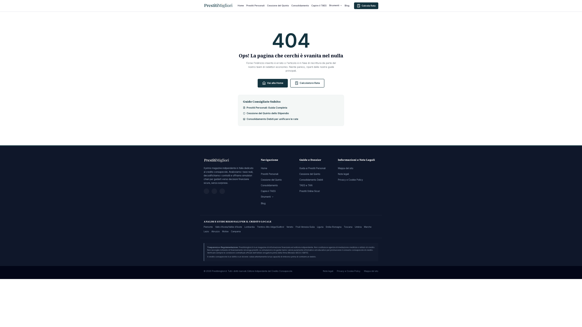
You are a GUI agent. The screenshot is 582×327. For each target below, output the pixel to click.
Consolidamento (300, 5)
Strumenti (334, 5)
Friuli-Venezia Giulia (305, 227)
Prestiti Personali (255, 5)
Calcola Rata (369, 5)
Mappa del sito (345, 168)
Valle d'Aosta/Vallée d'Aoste (228, 227)
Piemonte (208, 227)
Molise (225, 231)
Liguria (320, 227)
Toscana (348, 227)
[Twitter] (214, 191)
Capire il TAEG (319, 5)
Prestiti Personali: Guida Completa (267, 107)
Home (241, 5)
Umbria (358, 227)
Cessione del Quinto (278, 5)
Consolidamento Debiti (311, 179)
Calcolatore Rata (310, 82)
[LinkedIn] (222, 191)
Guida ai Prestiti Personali (312, 168)
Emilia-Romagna (333, 227)
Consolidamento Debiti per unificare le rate (272, 119)
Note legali (343, 174)
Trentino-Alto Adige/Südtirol (270, 227)
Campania (236, 231)
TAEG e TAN (305, 185)
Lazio (206, 231)
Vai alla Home (275, 82)
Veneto (289, 227)
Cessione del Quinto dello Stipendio (268, 113)
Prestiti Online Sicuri (309, 191)
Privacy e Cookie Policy (350, 179)
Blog (347, 5)
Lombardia (249, 227)
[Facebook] (206, 191)
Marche (367, 227)
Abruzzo (215, 231)
